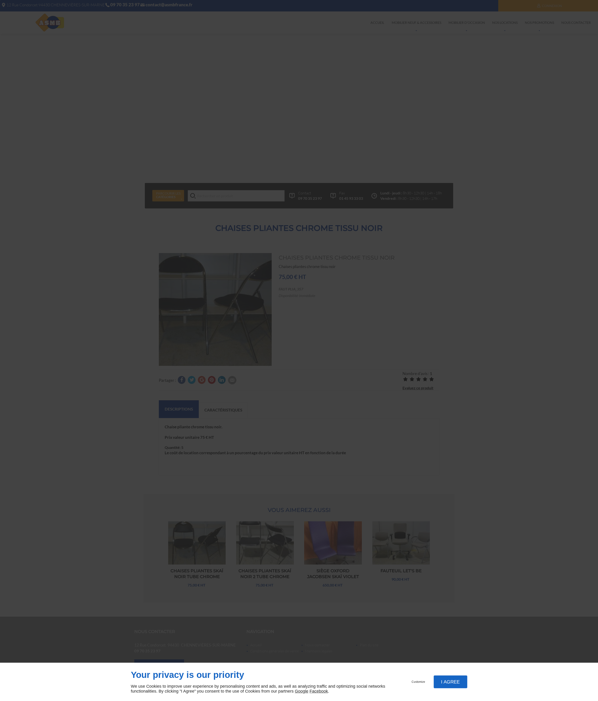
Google (301, 691)
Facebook (319, 691)
